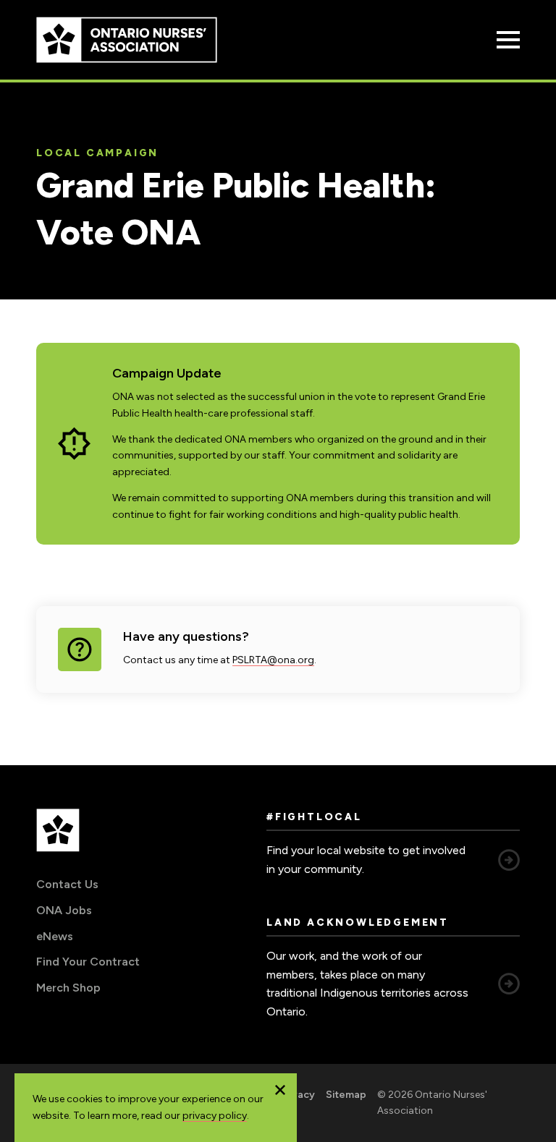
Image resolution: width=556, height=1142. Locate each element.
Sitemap (346, 1094)
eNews (54, 936)
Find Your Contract (88, 961)
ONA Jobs (64, 910)
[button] (280, 1090)
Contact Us (67, 884)
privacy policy (214, 1115)
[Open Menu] (508, 39)
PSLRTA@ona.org (273, 660)
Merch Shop (68, 987)
